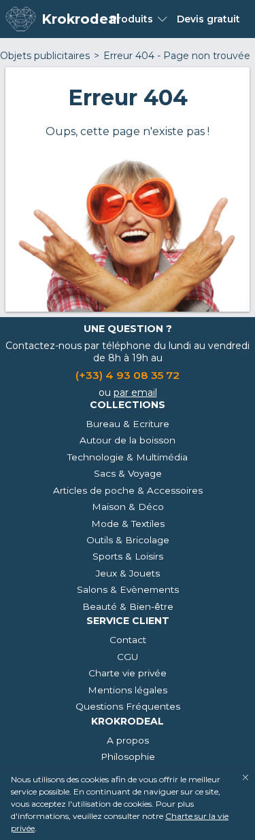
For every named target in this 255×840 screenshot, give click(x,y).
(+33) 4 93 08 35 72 (127, 375)
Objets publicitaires (45, 56)
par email (135, 392)
